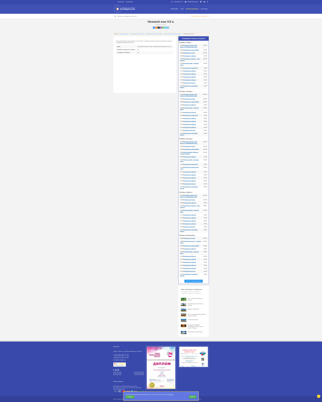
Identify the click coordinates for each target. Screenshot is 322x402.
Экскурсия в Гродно (189, 53)
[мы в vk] (204, 2)
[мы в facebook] (207, 2)
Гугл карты (117, 373)
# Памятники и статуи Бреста (200, 16)
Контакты (204, 9)
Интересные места (192, 9)
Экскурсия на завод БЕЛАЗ (191, 50)
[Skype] (166, 28)
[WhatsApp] (163, 28)
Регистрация (121, 1)
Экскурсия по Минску (190, 56)
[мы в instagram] (201, 2)
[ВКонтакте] (154, 28)
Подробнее (170, 394)
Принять (192, 396)
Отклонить (130, 396)
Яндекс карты (139, 373)
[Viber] (161, 28)
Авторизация (129, 1)
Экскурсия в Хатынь (189, 83)
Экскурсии (174, 9)
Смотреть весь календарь (194, 281)
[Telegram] (168, 28)
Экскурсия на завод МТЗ (191, 68)
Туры (182, 9)
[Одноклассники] (156, 28)
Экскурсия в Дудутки (190, 112)
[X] (159, 28)
